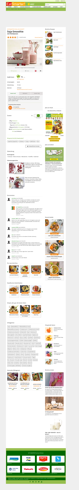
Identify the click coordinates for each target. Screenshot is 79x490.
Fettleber (35, 340)
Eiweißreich (14, 294)
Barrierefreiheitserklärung (13, 479)
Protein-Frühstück (36, 294)
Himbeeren (14, 121)
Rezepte (16, 6)
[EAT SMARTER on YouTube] (41, 482)
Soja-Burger (55, 46)
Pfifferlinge (56, 335)
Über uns (9, 478)
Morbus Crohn (16, 348)
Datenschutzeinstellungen (41, 478)
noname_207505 (15, 227)
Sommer (9, 6)
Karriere (13, 478)
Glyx (28, 332)
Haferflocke (32, 141)
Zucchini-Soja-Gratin (57, 52)
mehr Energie (38, 346)
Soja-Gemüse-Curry (57, 60)
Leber (26, 346)
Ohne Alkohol (18, 334)
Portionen (38, 117)
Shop (61, 6)
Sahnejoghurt (21, 127)
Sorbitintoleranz (11, 354)
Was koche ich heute (14, 314)
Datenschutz (33, 478)
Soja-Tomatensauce (57, 32)
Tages (33, 357)
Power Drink (10, 362)
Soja (9, 326)
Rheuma (29, 348)
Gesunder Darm (19, 343)
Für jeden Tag (18, 360)
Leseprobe (47, 135)
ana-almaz (14, 198)
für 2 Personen (11, 360)
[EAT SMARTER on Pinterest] (33, 482)
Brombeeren (56, 343)
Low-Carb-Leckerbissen (54, 235)
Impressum (28, 478)
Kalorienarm (33, 332)
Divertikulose (37, 337)
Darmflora (30, 337)
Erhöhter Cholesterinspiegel (25, 340)
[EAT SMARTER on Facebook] (30, 482)
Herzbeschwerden (11, 346)
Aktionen (55, 6)
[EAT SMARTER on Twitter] (38, 482)
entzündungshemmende (13, 340)
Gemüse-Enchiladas (37, 384)
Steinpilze (56, 359)
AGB (24, 478)
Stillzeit (17, 354)
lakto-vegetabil (11, 334)
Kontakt (21, 478)
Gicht (33, 343)
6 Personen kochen (27, 357)
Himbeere (21, 141)
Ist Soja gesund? (49, 412)
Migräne (9, 348)
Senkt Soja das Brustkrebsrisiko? (53, 387)
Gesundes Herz (27, 343)
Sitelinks (17, 478)
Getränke (35, 360)
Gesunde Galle (11, 343)
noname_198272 (15, 218)
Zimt (13, 131)
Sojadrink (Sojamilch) (17, 129)
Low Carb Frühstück (14, 275)
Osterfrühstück (18, 357)
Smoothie (17, 362)
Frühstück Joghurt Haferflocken (14, 365)
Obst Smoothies (23, 362)
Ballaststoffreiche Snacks (25, 326)
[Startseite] (15, 4)
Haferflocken (18, 125)
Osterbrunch (10, 357)
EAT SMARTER (19, 207)
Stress (22, 354)
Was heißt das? (20, 79)
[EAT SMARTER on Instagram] (36, 482)
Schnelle (30, 360)
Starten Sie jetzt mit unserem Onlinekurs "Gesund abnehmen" (53, 163)
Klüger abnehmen (37, 6)
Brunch (30, 362)
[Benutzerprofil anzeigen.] (13, 209)
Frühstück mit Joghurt (26, 365)
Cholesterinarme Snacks (34, 329)
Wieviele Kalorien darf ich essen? (24, 89)
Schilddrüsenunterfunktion (13, 351)
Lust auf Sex (31, 346)
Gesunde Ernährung (25, 6)
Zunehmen (27, 354)
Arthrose (16, 337)
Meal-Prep (36, 314)
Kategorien (26, 479)
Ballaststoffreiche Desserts (13, 329)
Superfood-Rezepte (27, 334)
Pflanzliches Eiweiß (25, 294)
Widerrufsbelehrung (51, 478)
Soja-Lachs (55, 40)
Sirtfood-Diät (23, 332)
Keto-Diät (36, 275)
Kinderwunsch (20, 346)
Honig (17, 123)
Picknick (24, 360)
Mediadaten (21, 479)
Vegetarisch (35, 334)
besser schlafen (23, 337)
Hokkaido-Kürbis (57, 328)
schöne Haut (23, 351)
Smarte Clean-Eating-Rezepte (54, 256)
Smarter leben (47, 6)
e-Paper (62, 135)
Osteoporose (23, 348)
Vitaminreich (10, 337)
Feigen (55, 351)
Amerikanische (35, 354)
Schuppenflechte (31, 351)
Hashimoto (38, 343)
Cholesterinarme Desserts (13, 332)
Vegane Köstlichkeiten (54, 277)
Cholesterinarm (24, 329)
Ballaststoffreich (14, 326)
